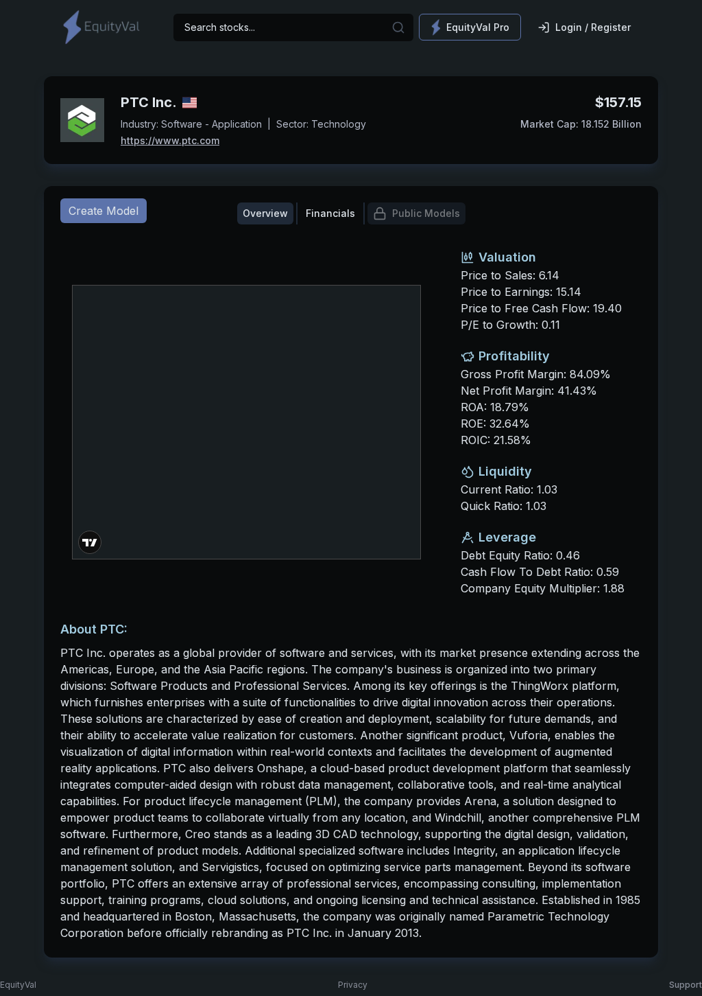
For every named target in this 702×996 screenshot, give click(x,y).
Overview (265, 213)
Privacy (352, 985)
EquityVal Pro (477, 27)
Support (685, 985)
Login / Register (593, 27)
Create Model (103, 211)
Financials (330, 213)
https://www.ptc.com (170, 140)
